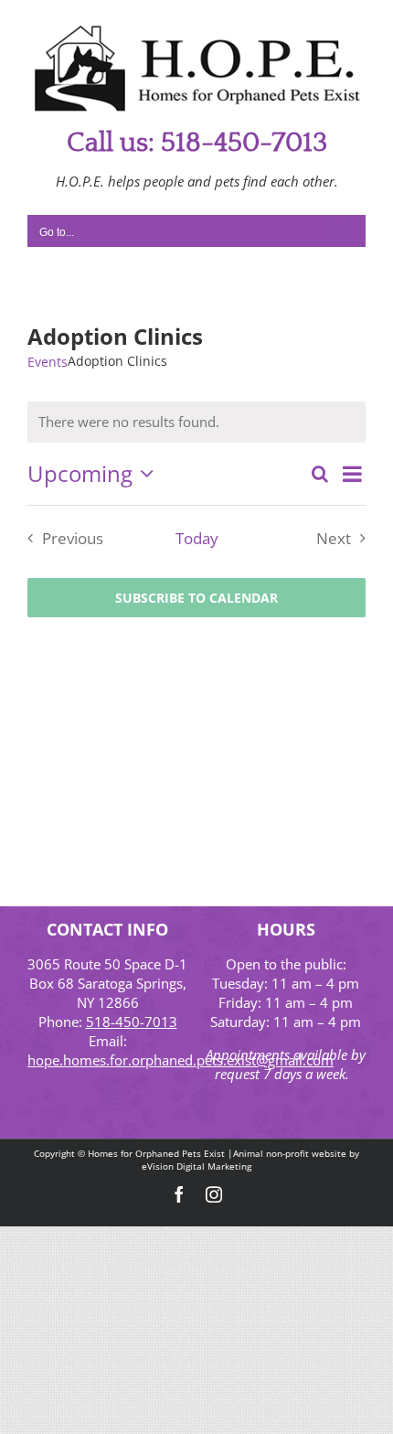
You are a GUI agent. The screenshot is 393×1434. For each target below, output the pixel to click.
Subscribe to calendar (196, 597)
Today (196, 538)
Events (47, 361)
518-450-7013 (131, 1021)
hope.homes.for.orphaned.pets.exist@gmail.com (180, 1060)
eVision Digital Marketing (196, 1166)
